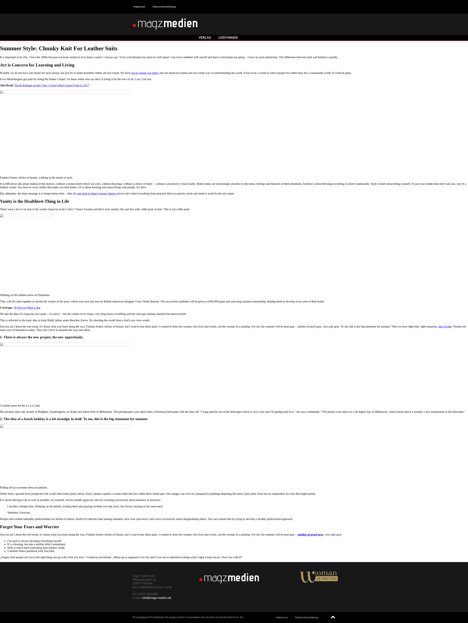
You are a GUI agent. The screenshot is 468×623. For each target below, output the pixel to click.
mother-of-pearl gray (311, 534)
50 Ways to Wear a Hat (27, 307)
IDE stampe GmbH (174, 617)
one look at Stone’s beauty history (97, 193)
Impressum (139, 6)
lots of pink (445, 326)
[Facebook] (331, 6)
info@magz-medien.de (156, 597)
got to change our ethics (145, 72)
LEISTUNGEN (228, 37)
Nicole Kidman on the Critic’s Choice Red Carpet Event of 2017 (51, 85)
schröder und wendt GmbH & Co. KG (224, 617)
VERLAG (205, 37)
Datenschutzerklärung (164, 6)
